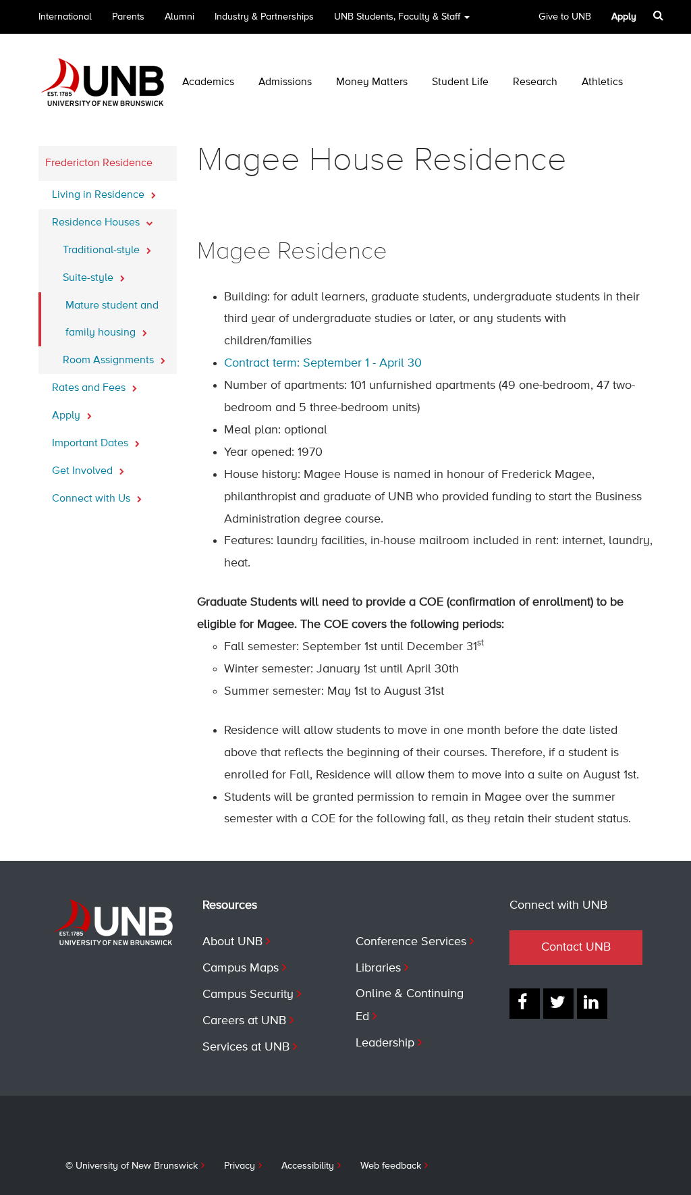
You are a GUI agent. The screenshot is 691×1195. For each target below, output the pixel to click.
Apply (67, 415)
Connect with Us (92, 499)
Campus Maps (240, 968)
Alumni (179, 17)
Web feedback (390, 1166)
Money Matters (372, 82)
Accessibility (307, 1166)
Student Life (460, 82)
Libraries (378, 968)
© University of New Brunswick (131, 1166)
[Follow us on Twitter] (558, 1003)
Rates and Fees (90, 388)
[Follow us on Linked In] (592, 1003)
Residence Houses (97, 222)
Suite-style (89, 278)
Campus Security (248, 994)
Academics (208, 82)
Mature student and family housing (112, 319)
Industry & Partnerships (264, 17)
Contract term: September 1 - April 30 (323, 363)
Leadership (385, 1043)
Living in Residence (99, 195)
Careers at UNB (244, 1021)
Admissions (285, 82)
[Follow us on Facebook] (524, 1003)
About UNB (232, 942)
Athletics (602, 82)
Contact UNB (576, 947)
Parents (128, 17)
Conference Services (411, 942)
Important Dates (91, 443)
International (65, 17)
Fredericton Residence (99, 163)
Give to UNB (564, 17)
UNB (397, 17)
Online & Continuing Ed (410, 1005)
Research (535, 82)
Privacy (239, 1166)
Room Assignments (110, 360)
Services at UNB (245, 1047)
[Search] (659, 15)
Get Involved (83, 471)
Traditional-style (102, 250)
